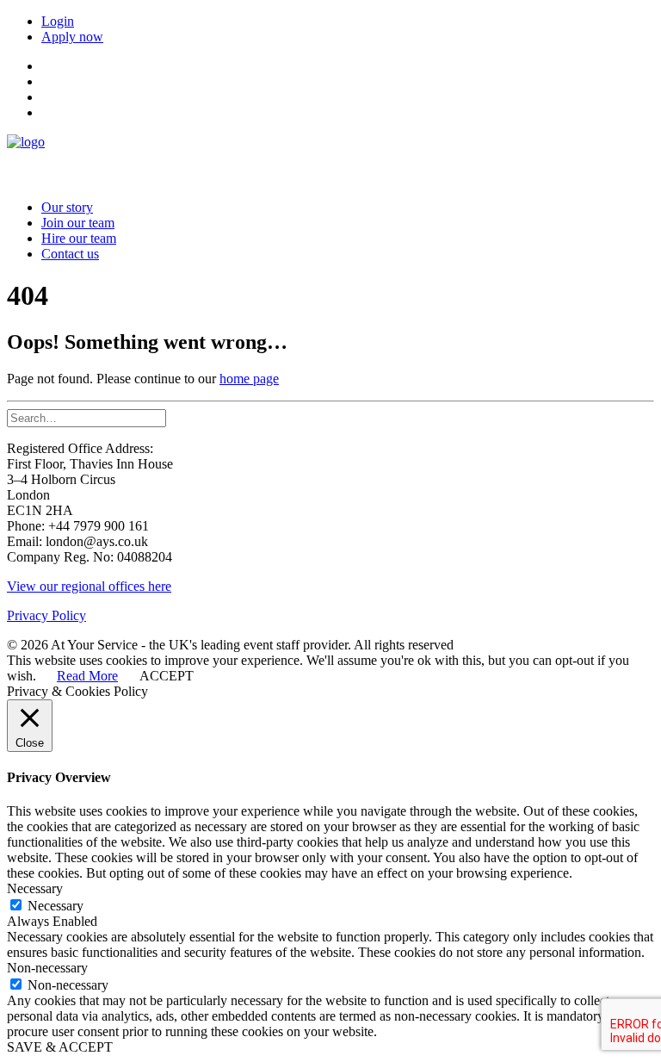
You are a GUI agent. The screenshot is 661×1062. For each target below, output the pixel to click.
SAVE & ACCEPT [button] (60, 1047)
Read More (87, 675)
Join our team (77, 222)
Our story (67, 207)
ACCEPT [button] (166, 675)
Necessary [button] (35, 888)
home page (249, 378)
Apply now (72, 36)
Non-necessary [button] (47, 967)
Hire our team (78, 238)
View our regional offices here (89, 586)
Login (57, 21)
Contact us (70, 253)
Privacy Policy (46, 615)
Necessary (55, 905)
